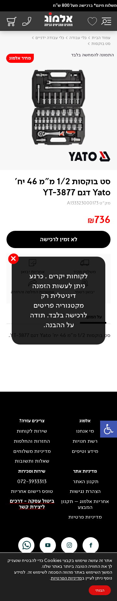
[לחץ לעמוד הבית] (58, 19)
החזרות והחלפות (32, 441)
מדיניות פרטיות (85, 517)
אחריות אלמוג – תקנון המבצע (85, 504)
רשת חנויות (85, 441)
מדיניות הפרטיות (66, 578)
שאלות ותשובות (32, 461)
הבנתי (99, 590)
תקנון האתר (85, 481)
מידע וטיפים (85, 451)
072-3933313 (31, 481)
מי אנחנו (85, 431)
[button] (108, 429)
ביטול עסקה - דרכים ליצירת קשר (32, 504)
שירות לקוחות (32, 431)
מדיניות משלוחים (32, 451)
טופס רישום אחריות (32, 491)
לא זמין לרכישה (58, 239)
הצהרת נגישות (85, 491)
